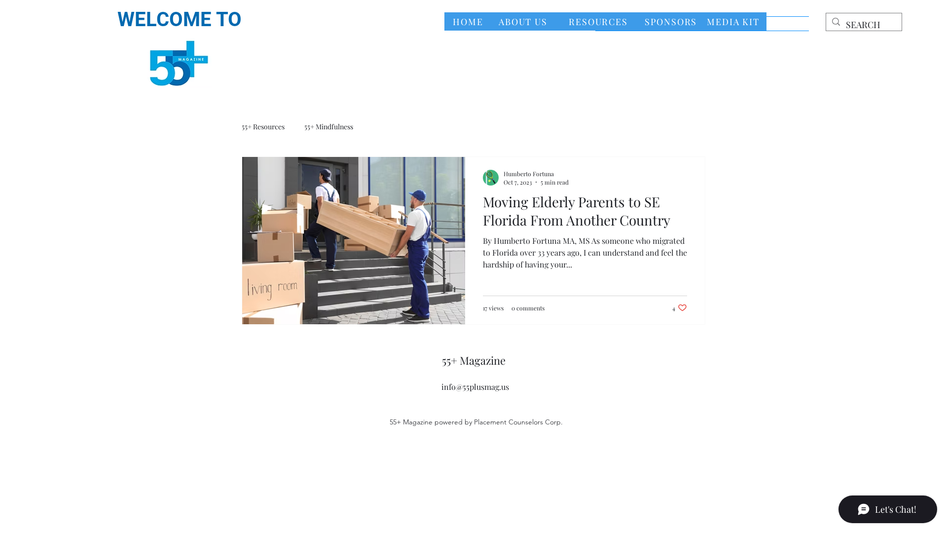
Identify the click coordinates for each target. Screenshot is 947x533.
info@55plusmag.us (475, 386)
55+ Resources (263, 126)
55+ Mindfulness (328, 126)
